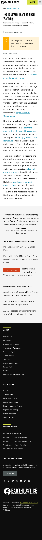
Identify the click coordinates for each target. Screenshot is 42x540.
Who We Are (7, 337)
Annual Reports (8, 355)
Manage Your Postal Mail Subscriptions (17, 441)
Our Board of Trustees (11, 344)
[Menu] (40, 2)
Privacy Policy (8, 367)
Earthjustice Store (9, 413)
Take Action (12, 270)
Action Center (8, 395)
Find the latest (25, 43)
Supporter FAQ (8, 417)
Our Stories (13, 8)
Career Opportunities (10, 363)
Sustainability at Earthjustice (13, 352)
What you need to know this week (17, 286)
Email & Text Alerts (10, 398)
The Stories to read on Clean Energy (19, 241)
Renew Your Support (10, 402)
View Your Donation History (13, 449)
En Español (7, 340)
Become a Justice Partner (12, 406)
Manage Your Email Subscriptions (15, 437)
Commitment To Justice (12, 348)
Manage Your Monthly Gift (12, 433)
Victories (6, 359)
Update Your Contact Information (15, 445)
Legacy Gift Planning (10, 410)
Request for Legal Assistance (13, 374)
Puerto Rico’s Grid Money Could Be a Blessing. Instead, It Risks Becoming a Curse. (20, 259)
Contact (6, 371)
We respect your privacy (29, 503)
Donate (6, 391)
